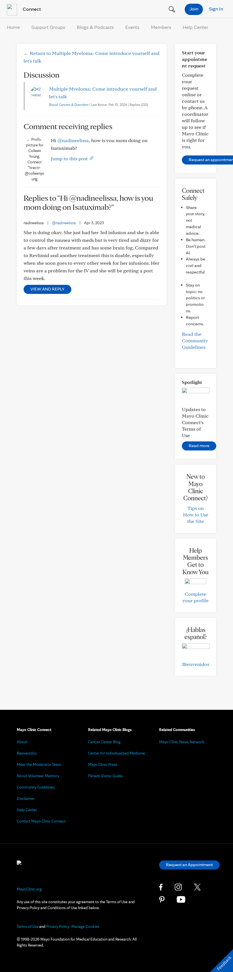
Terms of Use (27, 926)
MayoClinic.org (29, 889)
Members (161, 27)
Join (194, 9)
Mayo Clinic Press (102, 764)
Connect (31, 9)
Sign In (216, 9)
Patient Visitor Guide (105, 776)
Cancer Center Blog (104, 742)
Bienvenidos (195, 664)
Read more (199, 445)
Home (13, 27)
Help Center (195, 27)
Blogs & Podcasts (95, 27)
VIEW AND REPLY (47, 289)
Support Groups (48, 27)
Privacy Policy (57, 926)
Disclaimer (26, 798)
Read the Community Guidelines (195, 340)
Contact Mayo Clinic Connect (41, 821)
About (22, 742)
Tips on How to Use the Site (195, 514)
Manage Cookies (85, 926)
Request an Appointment (189, 864)
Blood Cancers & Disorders (68, 104)
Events (132, 27)
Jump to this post (70, 158)
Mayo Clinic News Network (181, 742)
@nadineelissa (73, 140)
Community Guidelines (36, 787)
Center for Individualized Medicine (116, 753)
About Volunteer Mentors (38, 776)
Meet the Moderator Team (39, 764)
